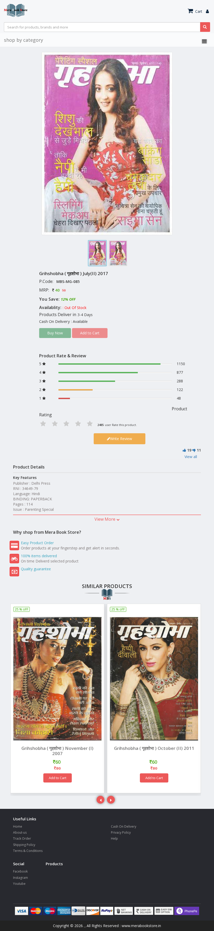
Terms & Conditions (28, 851)
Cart (198, 11)
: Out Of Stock (74, 307)
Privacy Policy (121, 832)
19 (189, 450)
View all (191, 456)
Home (17, 826)
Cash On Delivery (123, 826)
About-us (20, 832)
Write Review (121, 438)
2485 (100, 425)
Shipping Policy (24, 845)
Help (114, 838)
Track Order (22, 838)
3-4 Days (85, 314)
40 (57, 290)
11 (199, 450)
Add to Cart (57, 777)
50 (64, 290)
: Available (79, 321)
